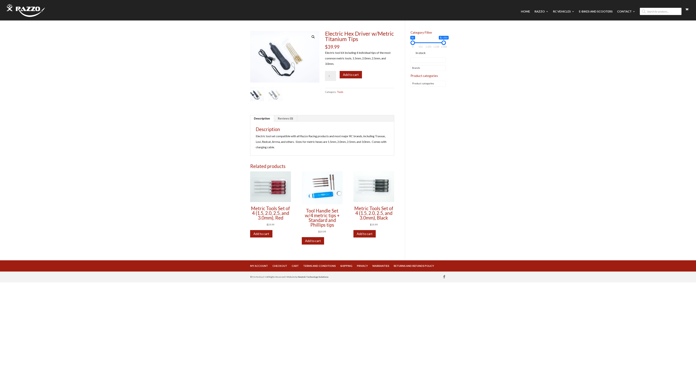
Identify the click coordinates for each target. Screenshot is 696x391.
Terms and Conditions (319, 265)
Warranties (380, 265)
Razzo (540, 11)
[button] (313, 37)
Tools (340, 91)
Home (525, 11)
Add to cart (351, 75)
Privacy (362, 265)
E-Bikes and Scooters (596, 11)
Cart (295, 265)
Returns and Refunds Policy (414, 265)
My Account (259, 265)
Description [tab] (262, 118)
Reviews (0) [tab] (285, 118)
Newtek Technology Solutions (313, 277)
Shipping (346, 265)
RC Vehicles (562, 11)
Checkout (279, 265)
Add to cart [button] (261, 234)
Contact (624, 11)
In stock (421, 52)
